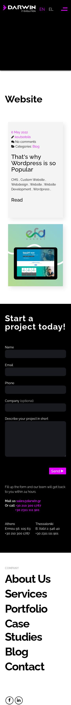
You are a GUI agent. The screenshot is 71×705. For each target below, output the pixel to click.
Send (55, 471)
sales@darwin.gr (28, 501)
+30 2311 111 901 (27, 510)
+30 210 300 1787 (28, 505)
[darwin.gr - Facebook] (9, 700)
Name (9, 347)
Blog (16, 651)
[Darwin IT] (19, 13)
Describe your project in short (26, 419)
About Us (27, 578)
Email (9, 365)
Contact (24, 666)
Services (26, 593)
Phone (9, 383)
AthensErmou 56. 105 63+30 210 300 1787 (18, 528)
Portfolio (26, 608)
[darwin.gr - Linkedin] (19, 700)
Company (19, 401)
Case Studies (23, 630)
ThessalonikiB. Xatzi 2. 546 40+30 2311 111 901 (48, 528)
